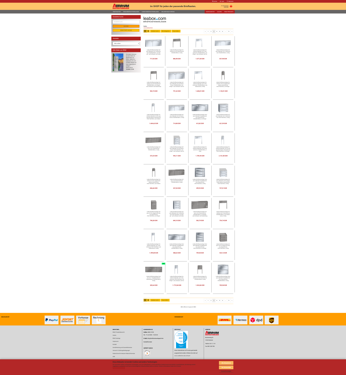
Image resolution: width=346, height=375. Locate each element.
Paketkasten (117, 11)
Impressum (115, 341)
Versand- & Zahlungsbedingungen (121, 350)
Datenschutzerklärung (187, 366)
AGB (114, 356)
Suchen (126, 26)
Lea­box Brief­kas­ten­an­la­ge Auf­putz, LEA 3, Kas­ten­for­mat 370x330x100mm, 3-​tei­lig (153, 148)
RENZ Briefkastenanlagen (131, 11)
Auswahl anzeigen (226, 371)
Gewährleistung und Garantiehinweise (122, 347)
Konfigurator (210, 11)
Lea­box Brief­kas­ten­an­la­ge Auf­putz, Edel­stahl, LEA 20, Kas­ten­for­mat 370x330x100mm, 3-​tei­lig (177, 116)
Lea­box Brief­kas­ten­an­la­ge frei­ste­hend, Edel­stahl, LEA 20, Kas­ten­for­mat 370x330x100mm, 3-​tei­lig (200, 149)
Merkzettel (230, 1)
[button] (145, 31)
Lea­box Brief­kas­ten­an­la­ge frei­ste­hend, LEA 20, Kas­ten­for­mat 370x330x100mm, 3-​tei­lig (177, 51)
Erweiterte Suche (126, 30)
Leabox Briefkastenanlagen (150, 11)
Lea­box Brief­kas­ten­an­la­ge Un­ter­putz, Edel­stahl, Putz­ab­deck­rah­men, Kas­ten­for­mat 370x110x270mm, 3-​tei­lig (200, 181)
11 (228, 31)
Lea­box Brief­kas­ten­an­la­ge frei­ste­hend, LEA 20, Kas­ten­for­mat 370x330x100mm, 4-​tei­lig (200, 278)
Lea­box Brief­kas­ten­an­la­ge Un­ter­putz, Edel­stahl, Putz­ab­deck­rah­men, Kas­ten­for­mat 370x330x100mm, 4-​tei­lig (223, 278)
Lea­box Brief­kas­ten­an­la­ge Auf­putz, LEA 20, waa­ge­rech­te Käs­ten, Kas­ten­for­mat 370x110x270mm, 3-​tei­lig (223, 246)
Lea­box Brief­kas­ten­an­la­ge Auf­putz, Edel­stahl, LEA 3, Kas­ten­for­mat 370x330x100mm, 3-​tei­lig (223, 51)
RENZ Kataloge (116, 338)
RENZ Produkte (228, 11)
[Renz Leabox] (127, 6)
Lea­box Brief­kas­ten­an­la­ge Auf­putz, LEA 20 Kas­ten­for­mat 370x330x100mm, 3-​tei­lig (177, 181)
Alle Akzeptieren (226, 363)
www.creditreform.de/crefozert (182, 355)
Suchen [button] (215, 1)
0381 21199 (151, 332)
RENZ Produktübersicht (119, 332)
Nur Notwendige (226, 367)
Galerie (219, 11)
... (225, 31)
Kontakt (115, 344)
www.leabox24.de (148, 27)
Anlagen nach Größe (168, 11)
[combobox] (155, 31)
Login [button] (222, 1)
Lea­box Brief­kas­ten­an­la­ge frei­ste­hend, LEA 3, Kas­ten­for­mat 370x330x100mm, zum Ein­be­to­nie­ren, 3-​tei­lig (223, 213)
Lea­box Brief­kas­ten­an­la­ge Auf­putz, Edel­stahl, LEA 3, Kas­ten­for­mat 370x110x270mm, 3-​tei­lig (223, 116)
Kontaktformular (148, 342)
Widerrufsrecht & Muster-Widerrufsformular (124, 353)
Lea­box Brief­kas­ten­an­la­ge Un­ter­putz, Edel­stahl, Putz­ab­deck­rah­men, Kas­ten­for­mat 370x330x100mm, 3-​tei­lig (176, 246)
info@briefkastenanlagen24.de (155, 338)
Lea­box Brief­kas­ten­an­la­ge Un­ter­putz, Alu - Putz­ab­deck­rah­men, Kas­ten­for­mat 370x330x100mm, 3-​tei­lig (153, 278)
